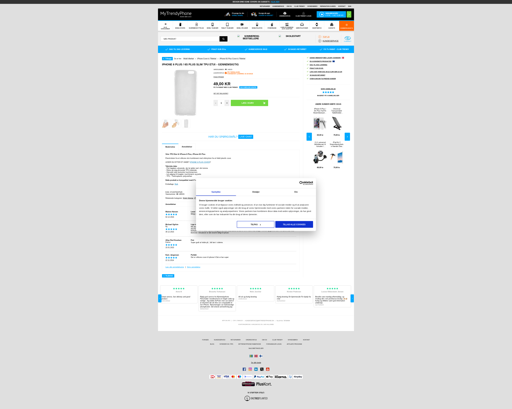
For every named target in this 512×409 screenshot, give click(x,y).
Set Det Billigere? (220, 93)
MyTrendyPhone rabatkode (249, 344)
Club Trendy (299, 6)
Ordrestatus (251, 340)
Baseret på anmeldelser (328, 95)
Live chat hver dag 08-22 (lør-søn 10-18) (326, 72)
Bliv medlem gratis (248, 87)
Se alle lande (256, 363)
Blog (212, 344)
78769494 (286, 320)
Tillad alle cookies (294, 224)
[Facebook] (244, 369)
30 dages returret (317, 75)
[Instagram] (250, 369)
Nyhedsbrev (312, 6)
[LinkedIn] (256, 369)
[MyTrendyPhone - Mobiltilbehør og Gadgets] (176, 14)
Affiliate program (294, 344)
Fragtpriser (218, 77)
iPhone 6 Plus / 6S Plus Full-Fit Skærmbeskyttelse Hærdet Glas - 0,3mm (320, 111)
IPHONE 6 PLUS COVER (200, 162)
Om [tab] (296, 192)
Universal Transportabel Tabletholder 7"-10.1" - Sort (336, 111)
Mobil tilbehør (188, 198)
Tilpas (254, 224)
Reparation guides (328, 6)
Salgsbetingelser (256, 348)
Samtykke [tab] (216, 192)
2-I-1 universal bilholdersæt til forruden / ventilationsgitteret (320, 144)
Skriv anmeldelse (193, 267)
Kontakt (341, 6)
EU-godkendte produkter (320, 61)
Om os (289, 6)
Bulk (176, 184)
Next (347, 137)
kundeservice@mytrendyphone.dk (259, 320)
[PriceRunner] (248, 383)
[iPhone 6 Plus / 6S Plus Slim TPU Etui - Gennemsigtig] (166, 123)
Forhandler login (273, 344)
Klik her (275, 2)
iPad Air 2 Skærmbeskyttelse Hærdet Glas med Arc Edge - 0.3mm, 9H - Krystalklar (336, 144)
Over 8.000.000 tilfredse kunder (323, 78)
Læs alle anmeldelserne (174, 267)
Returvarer (265, 6)
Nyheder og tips (226, 344)
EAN (349, 6)
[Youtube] (267, 369)
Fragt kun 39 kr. (316, 68)
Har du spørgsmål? (230, 136)
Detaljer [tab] (256, 192)
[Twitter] (261, 369)
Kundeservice (278, 6)
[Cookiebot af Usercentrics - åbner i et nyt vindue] (301, 183)
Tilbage (168, 59)
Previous (309, 137)
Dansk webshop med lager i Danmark (325, 58)
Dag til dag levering (318, 65)
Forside (205, 340)
